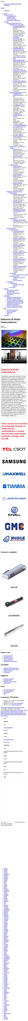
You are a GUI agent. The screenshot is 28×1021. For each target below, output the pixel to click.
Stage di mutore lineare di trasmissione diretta (15, 714)
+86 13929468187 (8, 727)
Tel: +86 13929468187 (17, 703)
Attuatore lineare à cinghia (16, 711)
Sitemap (7, 710)
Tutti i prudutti (4, 716)
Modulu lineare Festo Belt (7, 713)
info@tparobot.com (16, 704)
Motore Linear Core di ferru (16, 710)
